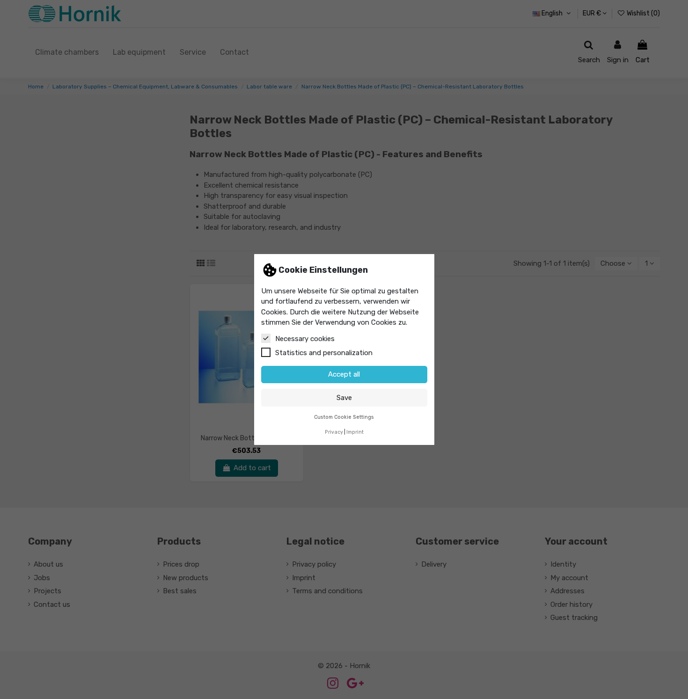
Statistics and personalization (324, 353)
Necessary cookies (305, 339)
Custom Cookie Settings (344, 417)
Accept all (344, 374)
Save (344, 397)
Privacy (334, 432)
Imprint (355, 432)
